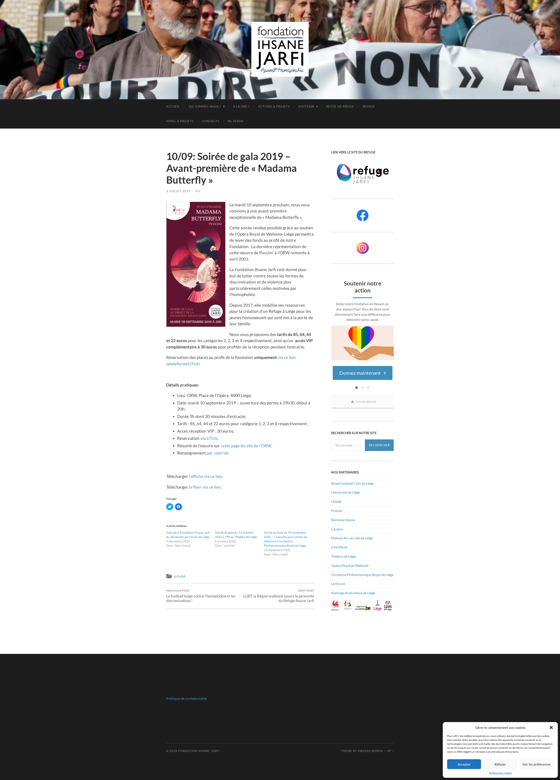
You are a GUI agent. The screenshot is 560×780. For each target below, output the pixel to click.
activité (179, 576)
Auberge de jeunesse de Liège (353, 593)
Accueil (173, 106)
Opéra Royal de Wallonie (349, 565)
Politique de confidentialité (186, 698)
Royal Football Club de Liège (352, 483)
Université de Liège (345, 492)
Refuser (500, 764)
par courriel (217, 452)
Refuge (369, 106)
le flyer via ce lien (205, 486)
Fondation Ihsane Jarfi (198, 751)
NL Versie (236, 121)
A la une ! (241, 106)
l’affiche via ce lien (205, 476)
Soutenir (306, 106)
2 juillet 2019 (178, 191)
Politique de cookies (500, 773)
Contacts (210, 121)
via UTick (208, 438)
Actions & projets (274, 106)
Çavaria (337, 529)
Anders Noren (370, 751)
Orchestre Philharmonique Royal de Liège (362, 575)
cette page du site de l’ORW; (246, 445)
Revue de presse (340, 106)
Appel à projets (180, 121)
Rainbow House (343, 520)
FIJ (198, 191)
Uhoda (336, 501)
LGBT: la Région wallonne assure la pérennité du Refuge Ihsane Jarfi (278, 596)
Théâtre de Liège (343, 556)
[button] (551, 727)
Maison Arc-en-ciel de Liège (352, 538)
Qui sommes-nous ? (205, 106)
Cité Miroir (339, 547)
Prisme (336, 510)
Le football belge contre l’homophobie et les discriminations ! (200, 596)
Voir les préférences (536, 764)
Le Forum (338, 584)
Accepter (464, 764)
